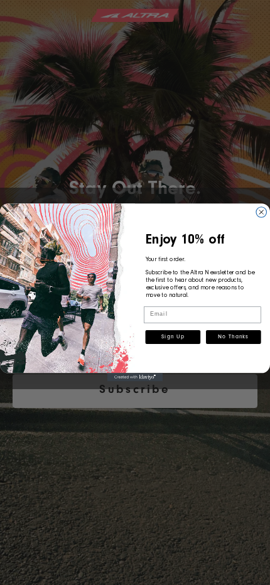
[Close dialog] (261, 212)
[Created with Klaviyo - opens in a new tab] (135, 377)
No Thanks (233, 337)
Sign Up (173, 337)
